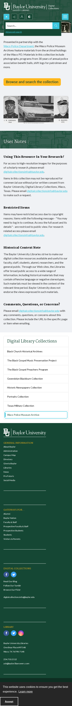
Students (7, 534)
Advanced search (14, 32)
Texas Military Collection (20, 405)
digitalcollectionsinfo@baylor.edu (23, 171)
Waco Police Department (18, 46)
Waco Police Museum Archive (23, 414)
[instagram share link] (21, 633)
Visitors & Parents (11, 539)
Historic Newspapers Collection (24, 387)
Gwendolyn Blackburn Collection (25, 378)
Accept (9, 701)
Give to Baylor (10, 463)
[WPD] (32, 82)
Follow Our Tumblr (12, 585)
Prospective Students (13, 530)
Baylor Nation (9, 518)
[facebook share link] (6, 574)
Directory (7, 459)
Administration (10, 451)
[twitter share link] (13, 574)
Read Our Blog (10, 581)
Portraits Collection (18, 396)
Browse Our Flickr (12, 589)
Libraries (7, 467)
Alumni (6, 513)
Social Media (9, 480)
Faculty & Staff (10, 522)
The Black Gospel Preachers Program (27, 369)
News (6, 472)
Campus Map (9, 455)
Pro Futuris (8, 476)
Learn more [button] (26, 691)
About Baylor (9, 446)
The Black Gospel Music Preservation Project (32, 360)
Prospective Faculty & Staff (15, 526)
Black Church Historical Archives (24, 351)
